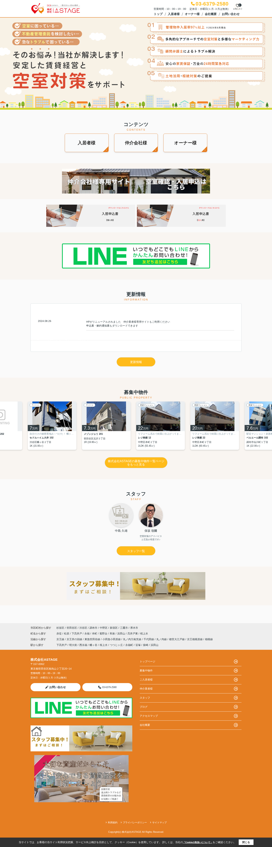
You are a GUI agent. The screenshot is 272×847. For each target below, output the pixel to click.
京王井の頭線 (75, 639)
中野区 (104, 627)
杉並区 (60, 627)
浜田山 (121, 633)
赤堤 (59, 633)
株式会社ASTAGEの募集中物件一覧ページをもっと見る (136, 463)
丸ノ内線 (161, 639)
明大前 (73, 644)
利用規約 (112, 822)
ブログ (143, 706)
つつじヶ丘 (116, 644)
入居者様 (174, 14)
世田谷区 (72, 627)
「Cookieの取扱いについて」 (198, 842)
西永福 (83, 644)
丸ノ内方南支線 (132, 639)
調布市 (93, 627)
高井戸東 (133, 633)
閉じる (246, 842)
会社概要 (211, 14)
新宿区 (114, 627)
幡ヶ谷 (93, 644)
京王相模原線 (195, 639)
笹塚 (138, 644)
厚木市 (134, 627)
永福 (87, 633)
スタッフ (145, 697)
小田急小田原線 (112, 639)
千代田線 (149, 639)
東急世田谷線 (93, 639)
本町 (95, 633)
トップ (158, 14)
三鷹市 (124, 627)
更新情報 (136, 362)
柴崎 (145, 644)
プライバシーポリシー (135, 822)
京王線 (60, 639)
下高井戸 (77, 633)
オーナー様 (192, 14)
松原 (67, 633)
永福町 (129, 644)
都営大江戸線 (177, 639)
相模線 (209, 639)
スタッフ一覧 (136, 551)
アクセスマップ (149, 715)
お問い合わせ (231, 14)
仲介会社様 (136, 142)
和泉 (113, 633)
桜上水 (144, 633)
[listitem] (55, 425)
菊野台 (104, 633)
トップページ (147, 661)
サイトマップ (159, 822)
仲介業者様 (146, 688)
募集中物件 (146, 670)
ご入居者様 (146, 679)
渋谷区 (83, 627)
